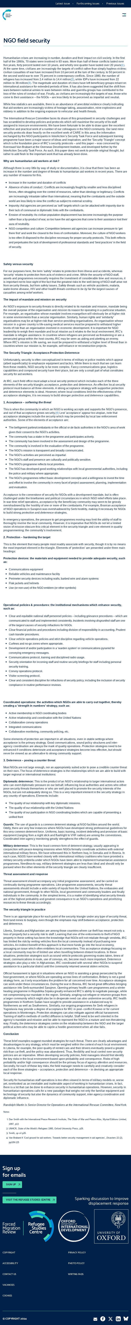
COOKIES (7, 1296)
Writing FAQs (76, 1274)
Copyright (9, 1252)
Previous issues (115, 3)
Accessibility (10, 1263)
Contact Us (9, 1274)
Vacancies (8, 1285)
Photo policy (76, 1263)
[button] (126, 14)
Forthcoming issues (88, 3)
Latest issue (63, 3)
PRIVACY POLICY (77, 1252)
